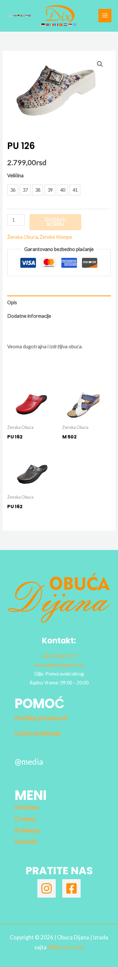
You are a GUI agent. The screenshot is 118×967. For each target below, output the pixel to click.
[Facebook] (71, 888)
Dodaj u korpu (55, 222)
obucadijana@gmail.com (59, 665)
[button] (100, 64)
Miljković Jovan (66, 947)
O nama (25, 818)
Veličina (15, 175)
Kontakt (26, 841)
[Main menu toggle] (104, 15)
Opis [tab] (12, 302)
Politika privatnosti (41, 718)
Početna (26, 807)
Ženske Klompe (56, 237)
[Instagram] (46, 888)
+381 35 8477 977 (59, 656)
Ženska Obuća (22, 237)
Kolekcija (27, 830)
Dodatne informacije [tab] (29, 316)
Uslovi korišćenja (38, 733)
